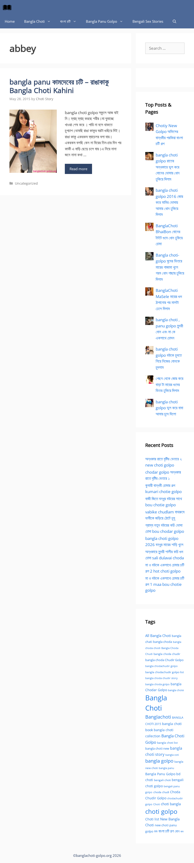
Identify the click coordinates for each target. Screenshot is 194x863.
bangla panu (166, 768)
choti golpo (161, 811)
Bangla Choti (34, 21)
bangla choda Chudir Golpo (164, 660)
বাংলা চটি (65, 21)
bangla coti (172, 754)
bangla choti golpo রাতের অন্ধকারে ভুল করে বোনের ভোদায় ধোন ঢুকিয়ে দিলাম (168, 167)
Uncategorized (26, 183)
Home (10, 21)
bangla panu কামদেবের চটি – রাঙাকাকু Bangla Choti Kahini (59, 86)
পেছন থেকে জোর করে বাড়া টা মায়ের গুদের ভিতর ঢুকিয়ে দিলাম (169, 384)
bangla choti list (167, 742)
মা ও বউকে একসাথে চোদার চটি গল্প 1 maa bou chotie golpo (164, 584)
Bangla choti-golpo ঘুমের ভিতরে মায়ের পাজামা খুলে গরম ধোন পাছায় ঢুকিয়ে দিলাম (170, 267)
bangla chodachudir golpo (161, 666)
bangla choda (162, 642)
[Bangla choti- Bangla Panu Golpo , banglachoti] (8, 7)
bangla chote (176, 690)
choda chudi (161, 792)
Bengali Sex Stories (147, 21)
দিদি (156, 831)
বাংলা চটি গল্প (166, 831)
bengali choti (162, 780)
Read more (78, 168)
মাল (182, 831)
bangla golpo (159, 760)
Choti (156, 804)
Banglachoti (158, 717)
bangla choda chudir (167, 654)
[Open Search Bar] (174, 21)
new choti (161, 825)
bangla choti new (157, 748)
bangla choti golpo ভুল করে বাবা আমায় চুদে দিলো (169, 408)
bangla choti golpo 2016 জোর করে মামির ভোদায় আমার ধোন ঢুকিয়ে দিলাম (169, 202)
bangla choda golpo (157, 684)
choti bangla (171, 803)
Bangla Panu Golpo (101, 21)
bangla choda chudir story (161, 678)
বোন (177, 831)
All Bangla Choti (158, 635)
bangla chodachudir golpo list (164, 672)
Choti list (152, 819)
